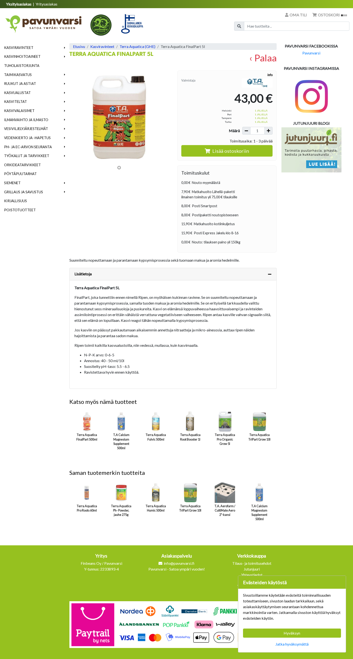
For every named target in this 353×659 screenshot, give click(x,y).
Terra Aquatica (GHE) (137, 46)
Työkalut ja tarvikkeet (26, 156)
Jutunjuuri (252, 569)
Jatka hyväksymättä (292, 644)
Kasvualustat (17, 93)
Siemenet (12, 183)
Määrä (234, 130)
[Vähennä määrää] (246, 131)
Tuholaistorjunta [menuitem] (21, 66)
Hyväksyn (292, 633)
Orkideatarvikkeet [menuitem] (22, 165)
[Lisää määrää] (268, 131)
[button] (65, 47)
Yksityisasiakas (19, 4)
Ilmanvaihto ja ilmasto (26, 120)
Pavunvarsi (311, 53)
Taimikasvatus (18, 75)
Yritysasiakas (46, 4)
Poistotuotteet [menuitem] (20, 210)
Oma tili (298, 14)
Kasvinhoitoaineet (22, 56)
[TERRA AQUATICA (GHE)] (257, 82)
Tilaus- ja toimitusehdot (251, 563)
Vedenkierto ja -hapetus (27, 138)
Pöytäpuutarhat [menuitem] (20, 174)
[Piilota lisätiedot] (270, 274)
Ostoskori (329, 14)
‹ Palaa (263, 57)
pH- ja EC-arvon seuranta (28, 147)
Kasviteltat (15, 102)
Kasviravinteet (18, 48)
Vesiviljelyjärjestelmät (26, 129)
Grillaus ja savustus (23, 192)
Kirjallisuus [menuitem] (15, 201)
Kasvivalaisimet (19, 111)
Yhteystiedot (251, 574)
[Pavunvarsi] (44, 22)
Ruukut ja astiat (20, 84)
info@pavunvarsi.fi (179, 563)
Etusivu (79, 46)
